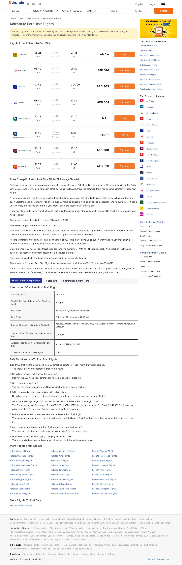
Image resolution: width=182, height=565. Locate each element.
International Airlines (19, 548)
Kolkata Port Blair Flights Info (26, 280)
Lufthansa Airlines (40, 528)
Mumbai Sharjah (145, 523)
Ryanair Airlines (115, 532)
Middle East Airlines (159, 536)
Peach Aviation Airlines (137, 528)
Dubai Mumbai (30, 519)
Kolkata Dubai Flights (61, 474)
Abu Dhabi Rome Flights (149, 70)
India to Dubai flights (61, 548)
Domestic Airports (120, 545)
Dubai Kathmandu (18, 523)
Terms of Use (163, 559)
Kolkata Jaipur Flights (102, 460)
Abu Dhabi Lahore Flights (150, 55)
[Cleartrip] (16, 3)
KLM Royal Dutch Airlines (21, 532)
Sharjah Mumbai (128, 523)
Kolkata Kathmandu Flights (104, 493)
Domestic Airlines (102, 545)
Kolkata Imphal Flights (20, 493)
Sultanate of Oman (106, 554)
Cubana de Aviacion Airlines (70, 532)
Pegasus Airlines (131, 532)
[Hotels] (34, 4)
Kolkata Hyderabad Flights (104, 456)
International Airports (40, 548)
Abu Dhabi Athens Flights (150, 79)
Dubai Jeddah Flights (148, 65)
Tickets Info (50, 280)
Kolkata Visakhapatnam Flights (65, 493)
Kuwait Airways (148, 532)
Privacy (151, 559)
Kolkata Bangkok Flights (21, 460)
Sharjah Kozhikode (64, 523)
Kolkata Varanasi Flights (62, 479)
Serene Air (14, 539)
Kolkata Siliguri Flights (20, 488)
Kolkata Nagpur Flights (20, 479)
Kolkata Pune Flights (60, 456)
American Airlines (38, 536)
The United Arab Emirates (34, 554)
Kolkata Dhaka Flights (20, 470)
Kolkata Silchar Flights (102, 484)
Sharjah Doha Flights (148, 75)
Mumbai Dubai (130, 519)
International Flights (50, 545)
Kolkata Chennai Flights (103, 451)
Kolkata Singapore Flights (22, 474)
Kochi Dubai (48, 523)
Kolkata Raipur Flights (102, 474)
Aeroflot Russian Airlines (123, 536)
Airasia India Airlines (19, 536)
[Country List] (163, 4)
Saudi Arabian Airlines (31, 539)
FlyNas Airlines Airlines (45, 532)
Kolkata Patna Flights (61, 465)
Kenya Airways (94, 528)
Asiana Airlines (88, 536)
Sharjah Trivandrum (113, 519)
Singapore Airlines (58, 528)
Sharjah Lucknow (163, 523)
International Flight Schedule (144, 545)
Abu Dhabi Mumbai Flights (150, 84)
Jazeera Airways (55, 536)
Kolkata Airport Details (152, 222)
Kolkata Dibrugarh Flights (104, 488)
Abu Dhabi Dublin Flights (150, 60)
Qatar (93, 554)
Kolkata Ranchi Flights (61, 470)
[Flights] (28, 4)
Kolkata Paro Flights (101, 470)
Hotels (64, 545)
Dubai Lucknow (146, 519)
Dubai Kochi (44, 519)
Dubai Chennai (58, 519)
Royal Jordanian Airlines (114, 528)
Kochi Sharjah (112, 523)
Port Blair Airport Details (153, 252)
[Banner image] (158, 28)
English (139, 4)
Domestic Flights (31, 545)
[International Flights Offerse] (40, 4)
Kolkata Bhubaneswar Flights (23, 465)
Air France (48, 539)
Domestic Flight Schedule (80, 545)
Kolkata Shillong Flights (61, 484)
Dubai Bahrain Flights (148, 45)
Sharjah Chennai (82, 523)
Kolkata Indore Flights (20, 484)
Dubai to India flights (82, 548)
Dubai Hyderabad (75, 519)
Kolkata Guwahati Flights (21, 456)
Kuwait (85, 554)
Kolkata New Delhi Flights (104, 479)
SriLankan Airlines (77, 528)
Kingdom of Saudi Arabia (59, 554)
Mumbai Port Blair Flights (21, 505)
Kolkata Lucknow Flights (103, 465)
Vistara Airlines (78, 539)
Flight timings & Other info (75, 280)
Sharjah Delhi (98, 523)
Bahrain (76, 554)
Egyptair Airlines (62, 539)
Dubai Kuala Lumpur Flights (151, 89)
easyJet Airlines (72, 536)
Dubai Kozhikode (94, 519)
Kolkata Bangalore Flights (63, 451)
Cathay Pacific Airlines (95, 532)
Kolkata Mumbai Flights (20, 451)
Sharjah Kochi (35, 523)
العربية (153, 4)
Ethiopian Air (142, 536)
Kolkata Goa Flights (60, 460)
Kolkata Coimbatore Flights (63, 488)
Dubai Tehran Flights (148, 50)
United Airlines (103, 536)
